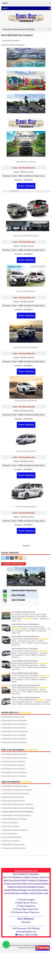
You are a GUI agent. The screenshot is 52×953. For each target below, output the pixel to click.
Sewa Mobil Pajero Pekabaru (14, 765)
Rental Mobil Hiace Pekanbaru (24, 649)
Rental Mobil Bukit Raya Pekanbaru (17, 35)
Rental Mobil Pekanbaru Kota (14, 801)
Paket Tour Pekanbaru (11, 841)
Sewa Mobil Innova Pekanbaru (14, 776)
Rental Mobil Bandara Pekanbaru (15, 830)
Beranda (26, 545)
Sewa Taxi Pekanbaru (11, 826)
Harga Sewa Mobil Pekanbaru (14, 848)
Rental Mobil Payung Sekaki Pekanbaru (18, 804)
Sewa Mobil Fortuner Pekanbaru (15, 758)
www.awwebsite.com (26, 948)
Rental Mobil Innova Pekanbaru (25, 624)
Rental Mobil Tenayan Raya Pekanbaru (17, 790)
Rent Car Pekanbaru (10, 822)
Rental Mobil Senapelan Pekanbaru (16, 793)
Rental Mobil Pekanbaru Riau (14, 844)
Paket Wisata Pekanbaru (12, 837)
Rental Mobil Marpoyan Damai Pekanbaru (18, 808)
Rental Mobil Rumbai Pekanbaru (15, 819)
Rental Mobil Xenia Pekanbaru (24, 661)
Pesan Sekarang (26, 186)
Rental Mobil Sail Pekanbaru (13, 797)
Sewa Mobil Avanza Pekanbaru (14, 772)
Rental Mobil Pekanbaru (27, 945)
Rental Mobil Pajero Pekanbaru (24, 673)
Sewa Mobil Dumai (10, 833)
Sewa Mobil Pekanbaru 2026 (23, 612)
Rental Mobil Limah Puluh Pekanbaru (17, 815)
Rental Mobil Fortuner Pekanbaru (25, 685)
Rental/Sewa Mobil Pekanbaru (13, 564)
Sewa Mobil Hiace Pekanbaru (14, 761)
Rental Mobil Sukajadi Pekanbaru (15, 786)
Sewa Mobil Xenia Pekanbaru (14, 769)
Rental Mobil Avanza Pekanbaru (25, 636)
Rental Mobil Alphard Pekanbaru (25, 697)
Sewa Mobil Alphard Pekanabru (15, 754)
